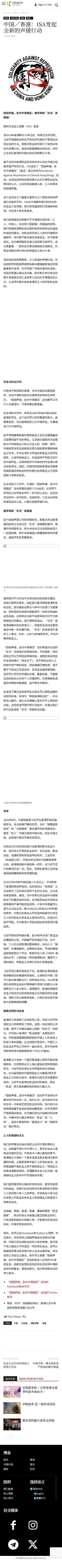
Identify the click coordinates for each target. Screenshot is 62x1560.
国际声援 (35, 1323)
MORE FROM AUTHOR (31, 1379)
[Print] (30, 43)
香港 (29, 18)
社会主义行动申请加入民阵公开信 (16, 1365)
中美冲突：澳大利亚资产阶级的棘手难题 (46, 1365)
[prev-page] (5, 1437)
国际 (22, 18)
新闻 (15, 12)
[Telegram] (38, 43)
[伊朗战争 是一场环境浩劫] (12, 1408)
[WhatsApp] (22, 43)
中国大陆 (24, 12)
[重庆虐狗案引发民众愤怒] (12, 1424)
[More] (46, 43)
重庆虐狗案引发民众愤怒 (38, 1420)
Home (6, 12)
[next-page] (11, 1437)
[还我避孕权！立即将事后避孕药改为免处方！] (12, 1392)
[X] (14, 43)
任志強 (24, 1323)
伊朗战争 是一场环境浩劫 (38, 1404)
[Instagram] (33, 1525)
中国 (16, 1323)
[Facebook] (6, 43)
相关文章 (10, 1379)
